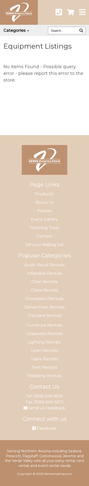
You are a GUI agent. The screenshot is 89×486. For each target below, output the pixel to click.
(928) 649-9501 (48, 396)
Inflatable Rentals (44, 273)
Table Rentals (44, 359)
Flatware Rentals (44, 315)
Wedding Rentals (44, 375)
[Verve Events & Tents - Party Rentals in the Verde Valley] (19, 23)
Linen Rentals (44, 350)
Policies (44, 211)
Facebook (46, 428)
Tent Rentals (44, 367)
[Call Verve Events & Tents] (59, 12)
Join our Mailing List (44, 244)
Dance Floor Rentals (44, 307)
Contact (44, 236)
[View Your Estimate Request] (70, 12)
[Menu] (82, 12)
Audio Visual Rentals (44, 265)
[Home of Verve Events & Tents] (44, 178)
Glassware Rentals (44, 333)
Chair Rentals (44, 281)
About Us (44, 202)
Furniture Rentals (44, 325)
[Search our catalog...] (82, 30)
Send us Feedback (46, 408)
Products (44, 194)
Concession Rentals (44, 298)
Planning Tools (44, 227)
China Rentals (44, 290)
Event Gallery (44, 219)
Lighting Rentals (44, 342)
